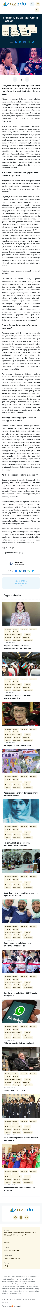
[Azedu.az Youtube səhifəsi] (26, 1217)
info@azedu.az (10, 1266)
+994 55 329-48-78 (12, 1250)
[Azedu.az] (14, 4)
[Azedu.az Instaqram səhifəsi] (21, 1217)
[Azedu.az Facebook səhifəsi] (15, 1217)
